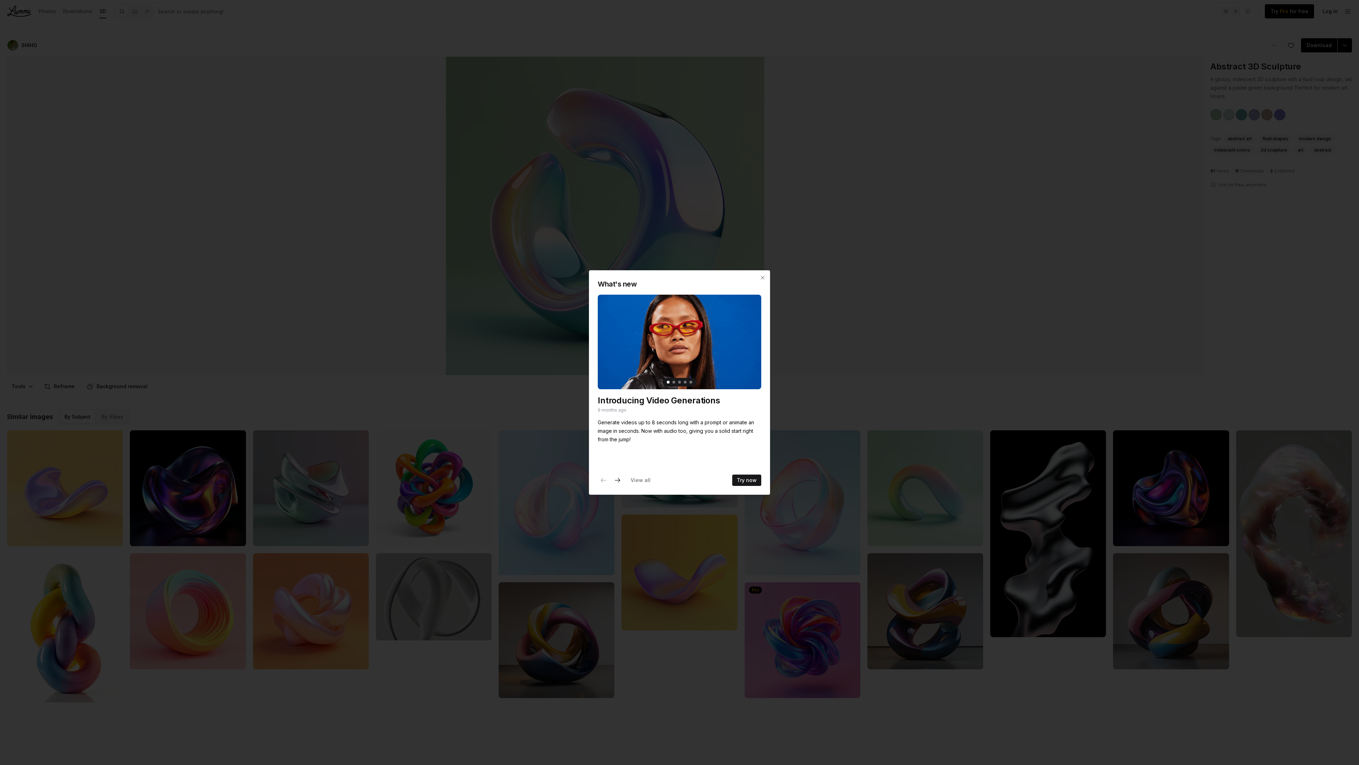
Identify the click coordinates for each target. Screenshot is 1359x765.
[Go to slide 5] (690, 382)
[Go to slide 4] (685, 382)
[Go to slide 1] (668, 382)
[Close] (762, 277)
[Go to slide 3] (679, 382)
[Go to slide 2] (673, 382)
